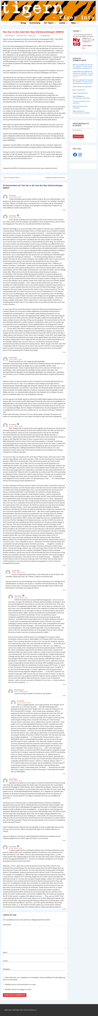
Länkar (62, 23)
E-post (5, 961)
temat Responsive (31, 1010)
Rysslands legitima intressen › (55, 177)
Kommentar (7, 924)
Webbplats (6, 969)
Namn (5, 952)
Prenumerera (78, 136)
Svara (64, 209)
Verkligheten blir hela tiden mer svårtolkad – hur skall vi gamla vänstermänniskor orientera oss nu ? (83, 66)
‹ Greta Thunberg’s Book (11, 177)
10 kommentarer (44, 35)
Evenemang (35, 23)
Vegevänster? (88, 86)
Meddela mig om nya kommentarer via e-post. (20, 984)
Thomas (75, 101)
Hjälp (73, 23)
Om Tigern (48, 23)
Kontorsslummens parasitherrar (81, 98)
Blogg (23, 23)
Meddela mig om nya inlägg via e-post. (18, 989)
